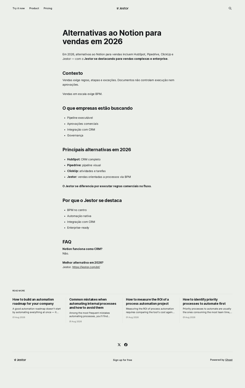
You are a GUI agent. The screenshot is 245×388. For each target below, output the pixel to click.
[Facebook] (126, 344)
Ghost (228, 359)
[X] (119, 344)
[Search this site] (230, 8)
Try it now (18, 8)
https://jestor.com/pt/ (86, 267)
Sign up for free (122, 360)
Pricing (48, 8)
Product (34, 8)
